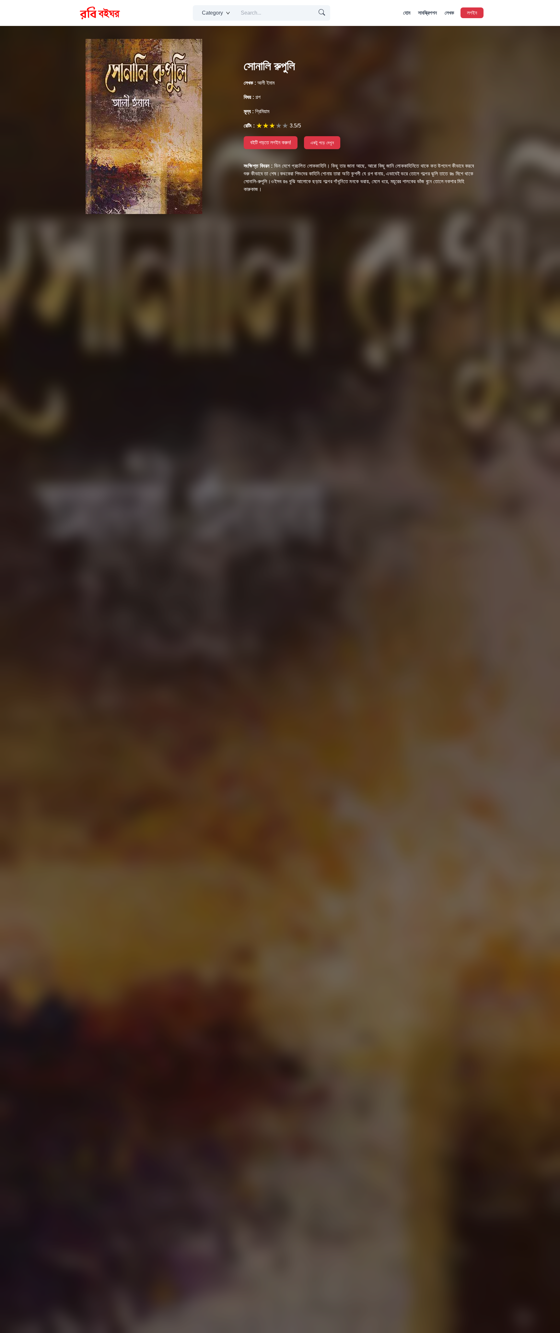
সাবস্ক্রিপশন (427, 13)
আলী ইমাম (259, 83)
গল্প (252, 97)
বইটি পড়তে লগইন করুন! (270, 142)
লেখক (449, 13)
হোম (406, 13)
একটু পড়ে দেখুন (322, 142)
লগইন (472, 13)
